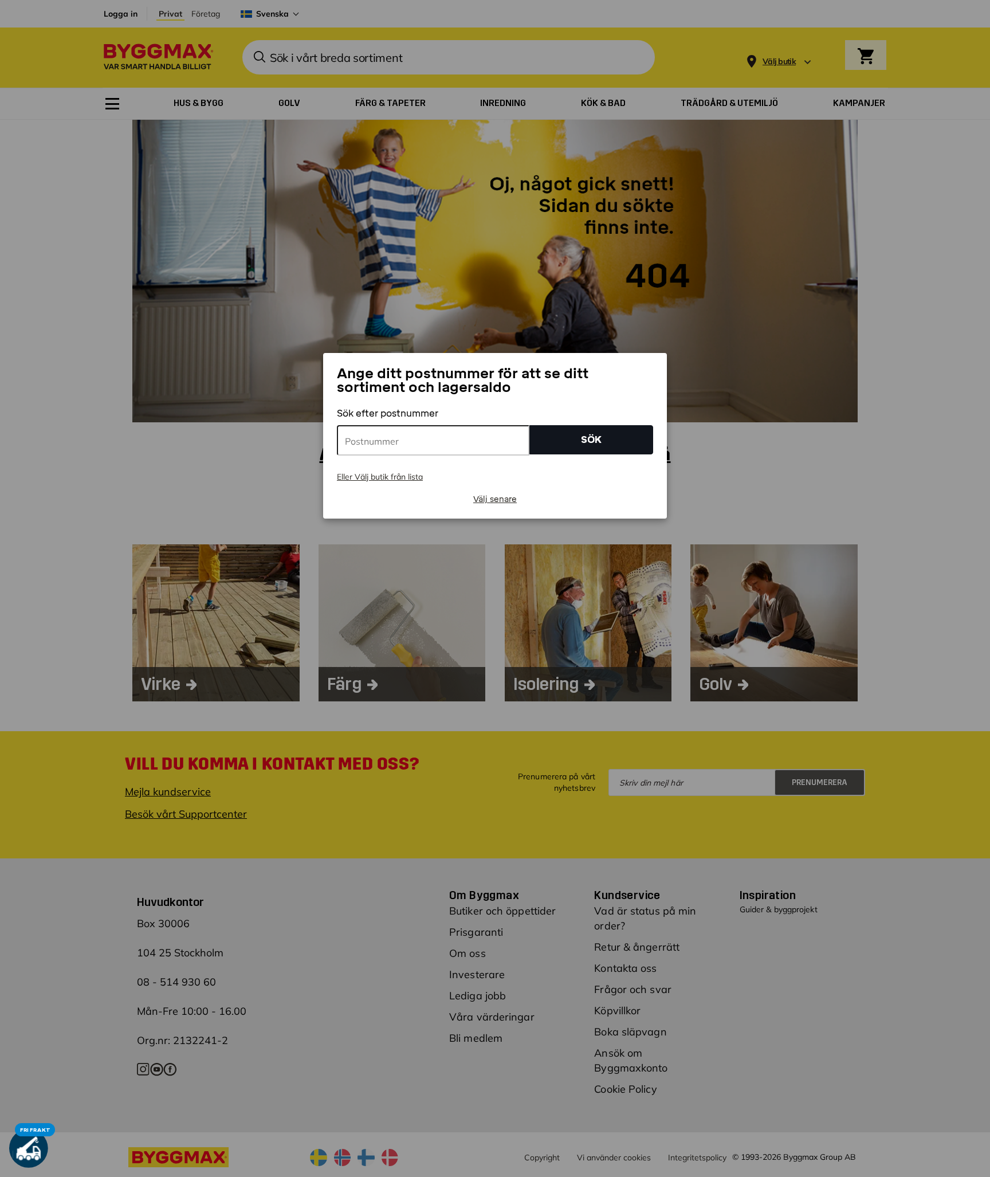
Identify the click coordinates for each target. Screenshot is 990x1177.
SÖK (591, 439)
